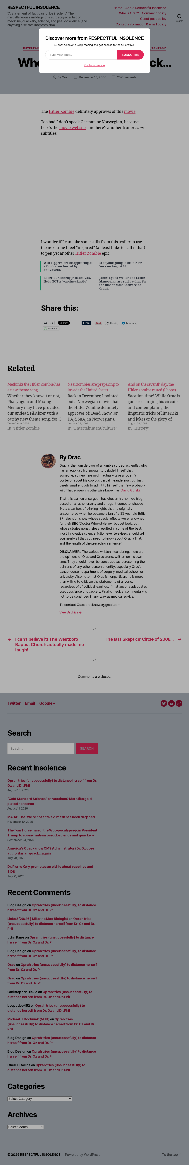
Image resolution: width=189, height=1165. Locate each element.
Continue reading (94, 65)
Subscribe (130, 55)
